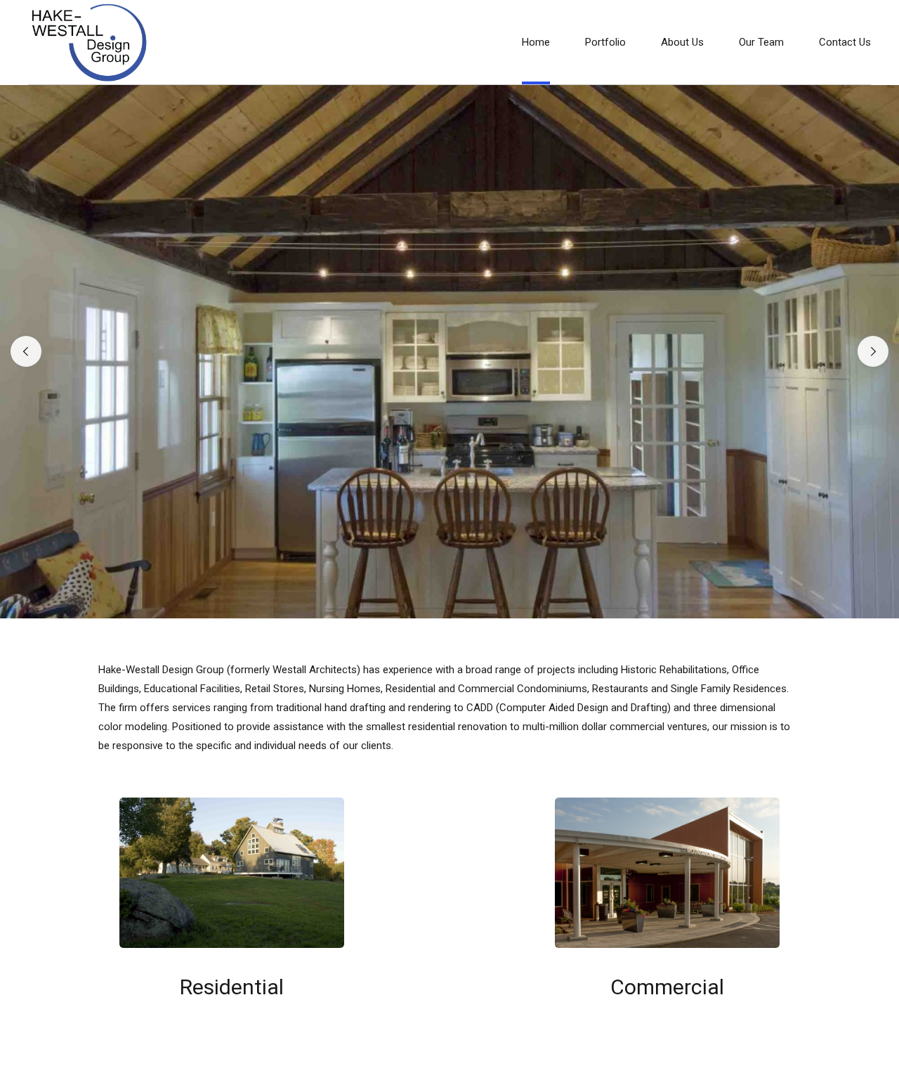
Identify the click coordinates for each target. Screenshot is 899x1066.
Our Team (761, 42)
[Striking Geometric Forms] (667, 873)
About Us (682, 42)
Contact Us (845, 42)
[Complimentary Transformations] (231, 873)
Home (536, 42)
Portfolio (605, 42)
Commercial (667, 987)
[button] (26, 351)
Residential (232, 987)
